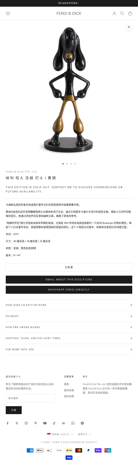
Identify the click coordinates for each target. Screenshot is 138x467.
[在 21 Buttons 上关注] (82, 423)
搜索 (66, 384)
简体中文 (83, 434)
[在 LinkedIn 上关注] (63, 423)
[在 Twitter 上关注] (17, 423)
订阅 (14, 410)
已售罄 (69, 267)
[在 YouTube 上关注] (45, 423)
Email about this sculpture (69, 279)
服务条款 (69, 390)
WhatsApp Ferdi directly (69, 289)
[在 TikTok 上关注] (54, 423)
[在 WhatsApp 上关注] (73, 423)
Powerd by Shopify (83, 442)
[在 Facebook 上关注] (7, 423)
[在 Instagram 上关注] (26, 423)
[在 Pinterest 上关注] (35, 423)
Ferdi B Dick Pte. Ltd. (22, 171)
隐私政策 (69, 396)
